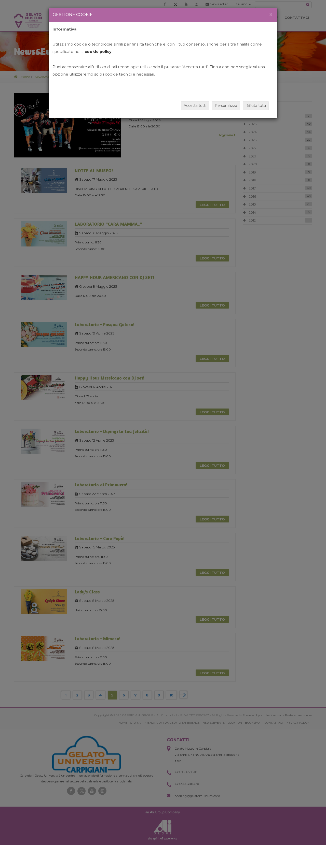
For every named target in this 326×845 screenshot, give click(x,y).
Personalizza (226, 105)
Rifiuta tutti (256, 105)
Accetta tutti (195, 105)
